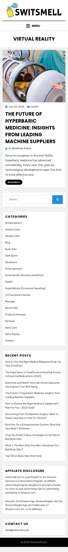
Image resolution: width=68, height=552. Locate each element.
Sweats (9, 340)
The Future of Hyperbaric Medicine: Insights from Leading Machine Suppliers (30, 128)
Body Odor (11, 249)
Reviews (10, 321)
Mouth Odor (11, 308)
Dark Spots (11, 255)
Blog (7, 242)
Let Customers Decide (17, 295)
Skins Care (11, 327)
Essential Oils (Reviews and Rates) (24, 275)
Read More (14, 182)
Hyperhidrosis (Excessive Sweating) (25, 288)
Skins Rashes (12, 334)
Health (34, 106)
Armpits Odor (12, 236)
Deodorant (11, 262)
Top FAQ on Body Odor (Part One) (23, 456)
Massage (10, 301)
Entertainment (13, 268)
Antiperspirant (13, 222)
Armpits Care (12, 229)
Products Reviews (15, 314)
